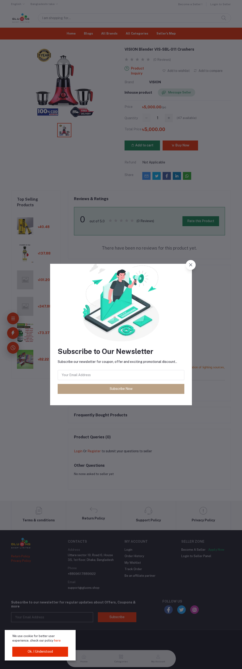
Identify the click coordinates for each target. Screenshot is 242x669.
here (57, 640)
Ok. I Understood (40, 651)
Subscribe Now (121, 389)
